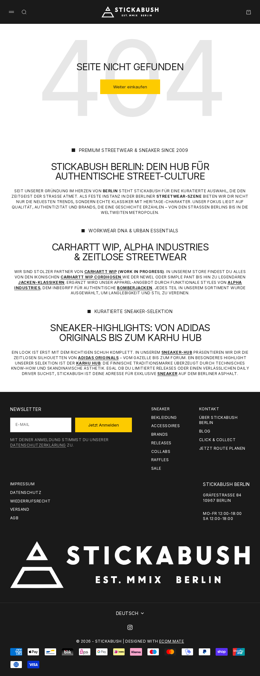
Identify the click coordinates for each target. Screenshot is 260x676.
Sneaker (160, 408)
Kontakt (209, 408)
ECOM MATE (171, 641)
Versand (19, 509)
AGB (14, 518)
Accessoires (165, 425)
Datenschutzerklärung (38, 445)
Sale (156, 468)
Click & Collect (217, 439)
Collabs (160, 451)
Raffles (160, 459)
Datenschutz (25, 492)
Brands (159, 434)
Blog (205, 431)
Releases (161, 442)
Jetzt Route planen (222, 448)
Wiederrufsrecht (30, 501)
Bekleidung (164, 417)
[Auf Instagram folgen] (130, 627)
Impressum (22, 483)
